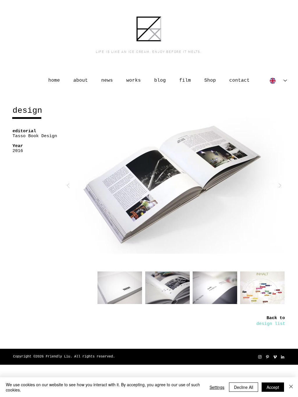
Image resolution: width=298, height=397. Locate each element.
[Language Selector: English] (278, 80)
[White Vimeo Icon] (275, 357)
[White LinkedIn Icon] (282, 357)
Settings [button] (217, 387)
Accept (273, 387)
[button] (174, 185)
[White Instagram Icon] (260, 357)
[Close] (291, 387)
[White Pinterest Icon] (267, 357)
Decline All (243, 387)
